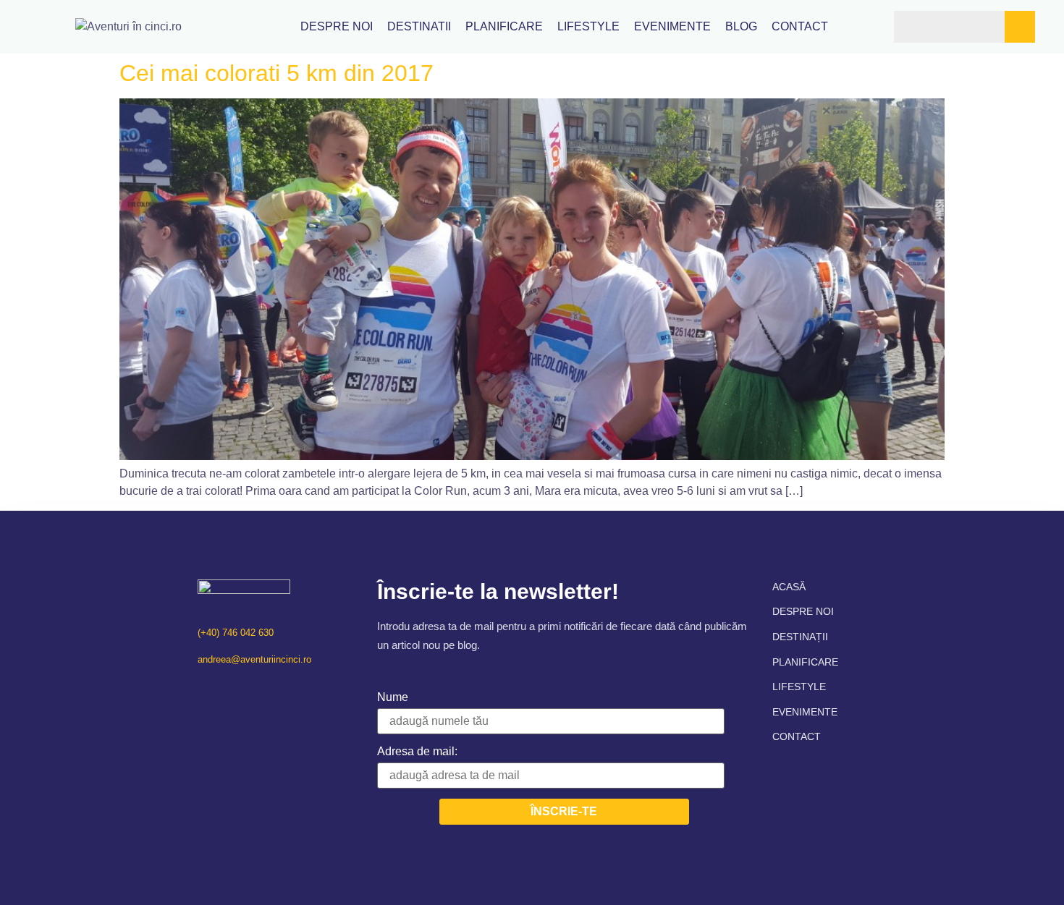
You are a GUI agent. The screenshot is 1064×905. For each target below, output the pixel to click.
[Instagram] (228, 689)
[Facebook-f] (203, 689)
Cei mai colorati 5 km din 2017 (276, 73)
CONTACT (800, 27)
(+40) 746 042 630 (236, 632)
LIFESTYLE (588, 27)
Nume (392, 697)
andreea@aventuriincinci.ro (254, 659)
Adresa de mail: (417, 751)
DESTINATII (419, 27)
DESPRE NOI (336, 27)
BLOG (741, 27)
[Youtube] (253, 689)
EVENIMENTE (672, 27)
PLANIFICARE (504, 27)
